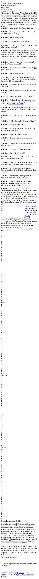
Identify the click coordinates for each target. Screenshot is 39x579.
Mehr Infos (29, 229)
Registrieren (5, 7)
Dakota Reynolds (31, 206)
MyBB (3, 575)
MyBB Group (20, 575)
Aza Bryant (29, 214)
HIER (17, 109)
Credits (3, 576)
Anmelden (12, 5)
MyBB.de (20, 573)
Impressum (29, 575)
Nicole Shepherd (30, 210)
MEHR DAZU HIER (16, 104)
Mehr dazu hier (22, 177)
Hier (35, 45)
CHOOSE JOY (6, 3)
